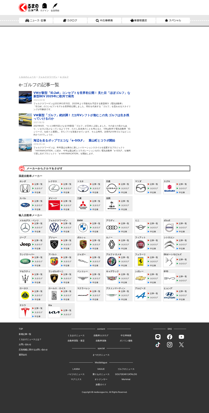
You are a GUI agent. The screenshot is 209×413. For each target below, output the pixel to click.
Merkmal (126, 379)
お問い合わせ (25, 344)
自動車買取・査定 (76, 340)
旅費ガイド (101, 384)
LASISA (76, 369)
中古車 (37, 192)
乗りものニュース (101, 374)
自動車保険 (101, 340)
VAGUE (101, 369)
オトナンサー (101, 379)
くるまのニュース (76, 335)
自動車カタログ (101, 335)
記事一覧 (38, 184)
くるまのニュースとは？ (30, 339)
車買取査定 (140, 20)
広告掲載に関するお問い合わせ (33, 349)
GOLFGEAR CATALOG (126, 374)
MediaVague (101, 362)
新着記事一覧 (25, 334)
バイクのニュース (76, 374)
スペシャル (175, 20)
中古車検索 (106, 20)
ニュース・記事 (38, 20)
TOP (21, 329)
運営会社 (23, 354)
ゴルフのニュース (126, 369)
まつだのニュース (101, 354)
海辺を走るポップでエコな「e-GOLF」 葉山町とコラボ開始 (74, 140)
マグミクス (76, 379)
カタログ (72, 20)
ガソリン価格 (126, 340)
